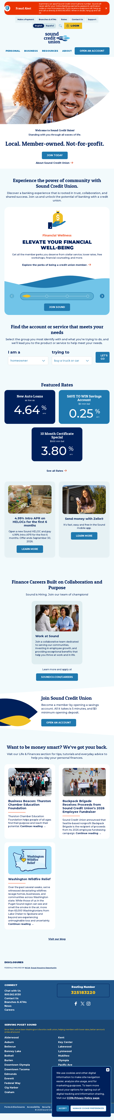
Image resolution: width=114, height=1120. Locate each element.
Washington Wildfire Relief (29, 879)
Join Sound (57, 307)
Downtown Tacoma (17, 1069)
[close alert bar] (106, 8)
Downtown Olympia (17, 1064)
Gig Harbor (11, 1087)
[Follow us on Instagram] (88, 1004)
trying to (60, 352)
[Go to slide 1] (26, 296)
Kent (61, 1037)
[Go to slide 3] (67, 296)
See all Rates (55, 470)
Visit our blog (57, 939)
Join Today (55, 155)
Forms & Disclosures (14, 1107)
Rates (64, 19)
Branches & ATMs (47, 19)
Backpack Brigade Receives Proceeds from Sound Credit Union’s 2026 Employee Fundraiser (83, 806)
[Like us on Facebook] (77, 1004)
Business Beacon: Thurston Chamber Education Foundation (29, 804)
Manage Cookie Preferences (88, 1108)
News (7, 1006)
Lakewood (65, 1046)
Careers (9, 1009)
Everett (9, 1078)
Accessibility (33, 1107)
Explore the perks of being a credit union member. (54, 265)
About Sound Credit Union (52, 162)
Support (92, 19)
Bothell (9, 1055)
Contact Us (77, 19)
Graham (9, 1092)
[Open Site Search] (60, 26)
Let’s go (104, 357)
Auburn (9, 1042)
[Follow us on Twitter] (82, 1004)
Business (31, 50)
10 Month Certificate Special (57, 435)
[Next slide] (102, 296)
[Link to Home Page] (57, 38)
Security (46, 1107)
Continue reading (33, 826)
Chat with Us (12, 990)
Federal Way (12, 1083)
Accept (63, 1108)
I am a (14, 352)
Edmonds (10, 1074)
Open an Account (92, 50)
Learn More (30, 549)
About (67, 50)
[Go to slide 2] (46, 296)
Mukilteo (63, 1055)
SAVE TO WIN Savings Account (84, 398)
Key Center (65, 1042)
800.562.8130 (12, 994)
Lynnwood (65, 1051)
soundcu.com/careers (57, 677)
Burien (8, 1060)
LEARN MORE (84, 535)
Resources (50, 50)
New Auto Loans (30, 396)
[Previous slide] (12, 296)
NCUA (27, 968)
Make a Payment (26, 19)
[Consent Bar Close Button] (107, 1069)
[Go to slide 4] (87, 296)
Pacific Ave (65, 1064)
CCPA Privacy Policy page (83, 1098)
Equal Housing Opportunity (44, 968)
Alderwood (11, 1037)
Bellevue (10, 1046)
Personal (13, 50)
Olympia (63, 1060)
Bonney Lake (12, 1051)
